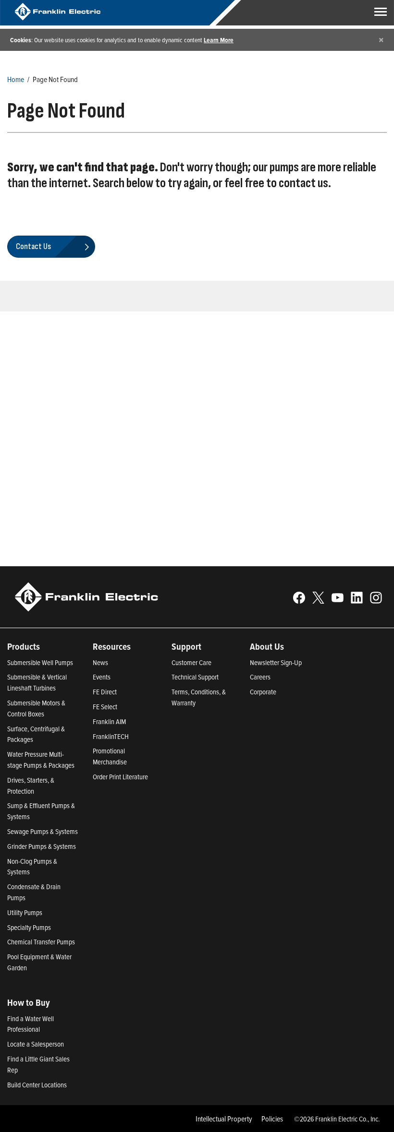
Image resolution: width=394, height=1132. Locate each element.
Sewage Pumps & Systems (42, 831)
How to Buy (28, 1002)
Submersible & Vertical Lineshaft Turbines (37, 682)
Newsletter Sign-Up (276, 662)
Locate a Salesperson (35, 1044)
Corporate (263, 692)
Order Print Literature (120, 777)
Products (23, 646)
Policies (272, 1118)
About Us (267, 646)
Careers (260, 677)
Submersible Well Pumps (40, 662)
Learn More (219, 40)
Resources (112, 646)
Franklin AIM (109, 721)
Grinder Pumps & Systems (41, 846)
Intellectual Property (224, 1118)
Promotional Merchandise (110, 756)
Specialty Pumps (29, 927)
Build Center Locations (37, 1085)
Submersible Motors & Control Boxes (36, 708)
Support (186, 646)
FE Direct (105, 692)
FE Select (105, 707)
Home (15, 79)
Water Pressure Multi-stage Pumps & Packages (40, 759)
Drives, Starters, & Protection (30, 785)
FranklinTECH (111, 736)
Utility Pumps (24, 912)
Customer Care (191, 662)
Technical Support (195, 677)
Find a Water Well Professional (30, 1024)
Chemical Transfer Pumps (41, 942)
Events (102, 677)
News (100, 662)
